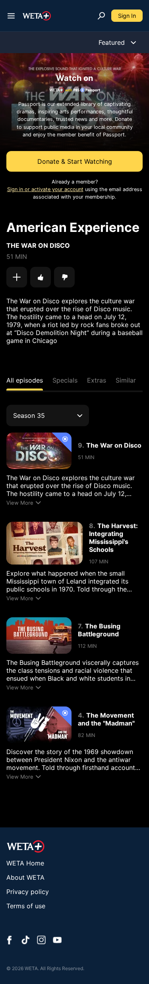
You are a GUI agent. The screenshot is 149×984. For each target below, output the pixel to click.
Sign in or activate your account (45, 189)
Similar (126, 380)
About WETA (25, 877)
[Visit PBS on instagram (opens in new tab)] (41, 940)
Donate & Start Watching (74, 161)
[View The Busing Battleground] (39, 635)
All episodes (24, 380)
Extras (96, 380)
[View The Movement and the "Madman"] (39, 724)
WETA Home (25, 863)
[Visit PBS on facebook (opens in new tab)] (9, 940)
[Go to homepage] (36, 16)
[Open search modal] (101, 16)
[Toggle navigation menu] (11, 16)
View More (19, 503)
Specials (64, 380)
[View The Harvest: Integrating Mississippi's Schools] (44, 543)
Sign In (127, 15)
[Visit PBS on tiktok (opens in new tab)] (25, 940)
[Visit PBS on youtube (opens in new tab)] (57, 940)
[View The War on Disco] (39, 451)
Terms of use (25, 906)
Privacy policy (27, 892)
